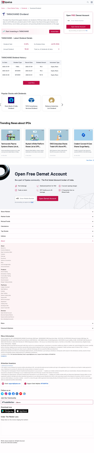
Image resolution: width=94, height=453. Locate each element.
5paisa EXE (4, 297)
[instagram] (6, 393)
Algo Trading (4, 293)
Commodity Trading (6, 275)
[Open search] (87, 2)
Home (3, 8)
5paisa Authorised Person (7, 317)
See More (89, 160)
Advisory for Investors (7, 365)
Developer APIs (5, 305)
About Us (3, 248)
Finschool (3, 258)
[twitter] (9, 393)
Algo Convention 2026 (6, 252)
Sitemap (3, 256)
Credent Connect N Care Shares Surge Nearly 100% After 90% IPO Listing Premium (83, 145)
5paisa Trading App (6, 295)
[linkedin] (17, 393)
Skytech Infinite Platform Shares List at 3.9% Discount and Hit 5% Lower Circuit (35, 145)
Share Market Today (13, 8)
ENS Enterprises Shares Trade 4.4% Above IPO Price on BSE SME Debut (59, 145)
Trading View (4, 303)
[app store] (21, 411)
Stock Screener (4, 280)
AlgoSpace (3, 301)
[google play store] (8, 411)
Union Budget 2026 (5, 264)
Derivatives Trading (6, 273)
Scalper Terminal (5, 287)
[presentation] (62, 105)
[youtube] (20, 393)
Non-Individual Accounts (7, 319)
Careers (3, 254)
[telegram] (2, 393)
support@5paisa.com (14, 383)
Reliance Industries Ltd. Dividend (51, 107)
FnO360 (3, 291)
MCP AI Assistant (5, 299)
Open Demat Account (78, 27)
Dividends (24, 8)
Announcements (5, 266)
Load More (31, 83)
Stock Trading (4, 271)
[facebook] (13, 393)
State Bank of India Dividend (11, 107)
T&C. (86, 30)
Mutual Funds (4, 278)
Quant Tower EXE (5, 307)
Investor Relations (5, 250)
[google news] (24, 393)
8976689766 (44, 383)
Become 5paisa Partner (7, 315)
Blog (2, 262)
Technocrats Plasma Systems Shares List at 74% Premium (9, 145)
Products (3, 269)
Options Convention (6, 260)
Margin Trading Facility (6, 282)
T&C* (32, 202)
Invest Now (54, 31)
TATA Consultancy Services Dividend (31, 107)
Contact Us (4, 356)
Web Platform (4, 289)
